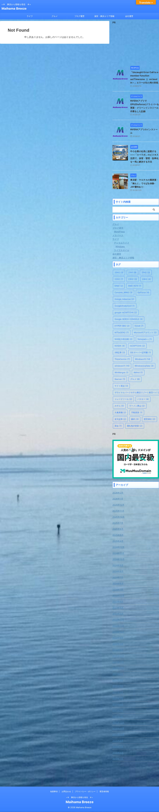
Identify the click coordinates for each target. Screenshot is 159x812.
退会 (118, 426)
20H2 (119, 272)
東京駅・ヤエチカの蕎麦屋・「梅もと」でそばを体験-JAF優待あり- (144, 183)
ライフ (30, 16)
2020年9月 (117, 740)
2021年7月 (117, 686)
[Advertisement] (135, 43)
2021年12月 (118, 656)
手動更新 (136, 412)
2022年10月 (118, 631)
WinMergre (121, 372)
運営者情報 (104, 791)
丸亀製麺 (120, 412)
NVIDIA (120, 346)
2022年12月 (118, 619)
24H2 (146, 279)
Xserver (120, 379)
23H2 (132, 279)
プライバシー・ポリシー (85, 791)
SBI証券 (120, 352)
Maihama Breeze (14, 8)
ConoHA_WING (123, 292)
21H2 (146, 272)
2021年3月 (117, 704)
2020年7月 (117, 746)
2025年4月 (117, 541)
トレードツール (123, 399)
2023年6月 (117, 607)
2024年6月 (117, 583)
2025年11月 (118, 510)
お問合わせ (66, 791)
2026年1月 (117, 498)
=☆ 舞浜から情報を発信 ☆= (79, 797)
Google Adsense (124, 299)
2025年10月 (118, 517)
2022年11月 (118, 625)
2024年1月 (117, 589)
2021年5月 (117, 698)
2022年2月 (117, 650)
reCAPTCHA (137, 346)
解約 (135, 419)
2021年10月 (118, 668)
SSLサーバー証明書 (140, 352)
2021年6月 (117, 692)
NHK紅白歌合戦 (123, 339)
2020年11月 (118, 728)
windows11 (122, 366)
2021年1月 (117, 716)
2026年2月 (117, 492)
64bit (119, 286)
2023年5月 (117, 613)
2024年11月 (118, 553)
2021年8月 (117, 680)
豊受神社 (149, 419)
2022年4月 (117, 637)
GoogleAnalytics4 (125, 306)
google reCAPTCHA (126, 312)
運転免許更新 (134, 426)
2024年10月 (118, 559)
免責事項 (54, 791)
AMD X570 (134, 286)
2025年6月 (117, 529)
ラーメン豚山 (137, 406)
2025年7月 (117, 523)
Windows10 (142, 359)
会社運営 (129, 16)
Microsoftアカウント (145, 332)
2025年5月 (117, 535)
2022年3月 (117, 644)
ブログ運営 (79, 16)
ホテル (119, 406)
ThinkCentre (122, 359)
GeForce (143, 292)
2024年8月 (117, 571)
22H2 (119, 279)
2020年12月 (118, 722)
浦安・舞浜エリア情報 (104, 16)
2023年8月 (117, 601)
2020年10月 (118, 734)
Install (139, 326)
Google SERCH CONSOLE (129, 319)
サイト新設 (121, 386)
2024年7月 (117, 577)
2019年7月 (117, 758)
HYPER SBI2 (122, 326)
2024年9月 (117, 565)
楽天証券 (120, 419)
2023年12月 (118, 595)
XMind (138, 372)
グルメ (55, 16)
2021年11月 (118, 662)
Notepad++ (145, 339)
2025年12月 (118, 504)
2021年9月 (117, 674)
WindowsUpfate (144, 366)
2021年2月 (117, 710)
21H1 (132, 272)
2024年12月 (118, 547)
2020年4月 (117, 752)
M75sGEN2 (122, 332)
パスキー (143, 399)
